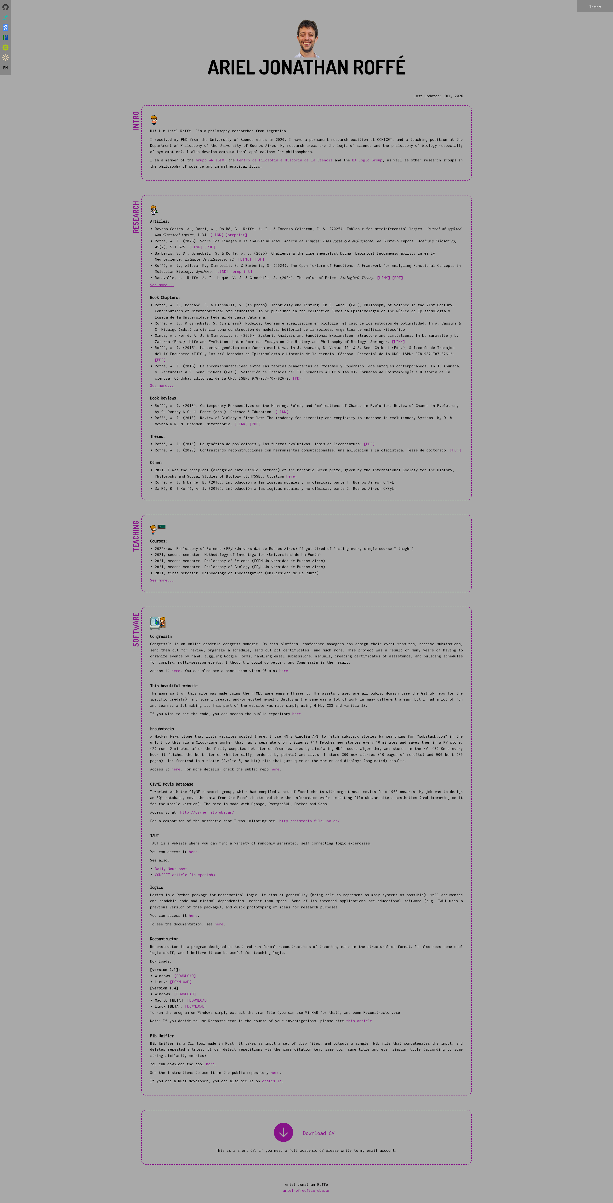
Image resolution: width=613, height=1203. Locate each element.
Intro (595, 6)
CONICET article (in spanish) (185, 874)
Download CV (319, 1133)
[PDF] (209, 247)
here (290, 476)
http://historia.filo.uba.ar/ (309, 821)
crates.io (272, 1081)
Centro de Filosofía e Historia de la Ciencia (285, 160)
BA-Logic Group (367, 160)
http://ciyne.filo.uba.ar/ (207, 812)
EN (5, 68)
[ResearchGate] (5, 17)
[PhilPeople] (5, 37)
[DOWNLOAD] (185, 976)
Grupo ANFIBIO (210, 160)
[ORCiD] (5, 47)
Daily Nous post (171, 869)
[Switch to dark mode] (5, 58)
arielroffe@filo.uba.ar (306, 1190)
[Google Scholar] (6, 27)
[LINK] (216, 235)
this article (359, 1021)
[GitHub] (5, 7)
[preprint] (236, 235)
